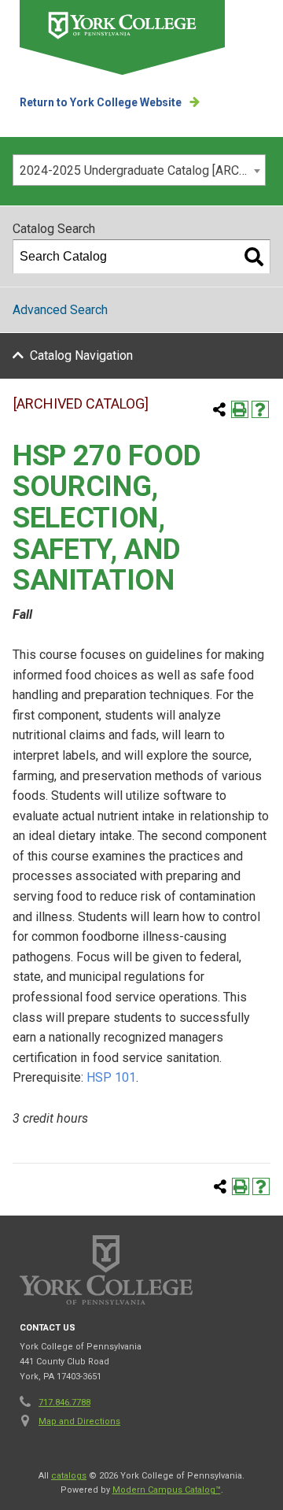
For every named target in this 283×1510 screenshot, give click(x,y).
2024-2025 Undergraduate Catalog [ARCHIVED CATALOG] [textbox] (142, 170)
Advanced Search (60, 309)
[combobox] (139, 170)
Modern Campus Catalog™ (166, 1490)
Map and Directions (79, 1421)
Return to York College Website (101, 102)
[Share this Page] (219, 409)
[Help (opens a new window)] (260, 409)
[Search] (253, 256)
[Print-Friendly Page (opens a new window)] (239, 409)
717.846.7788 (64, 1402)
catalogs (68, 1476)
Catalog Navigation (81, 355)
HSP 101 (111, 1077)
